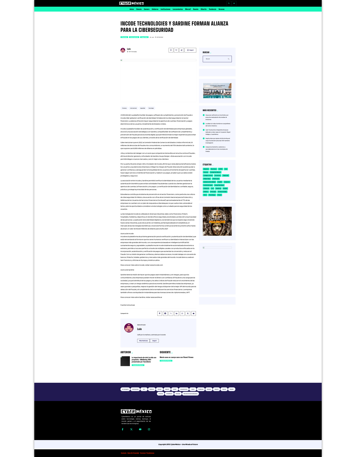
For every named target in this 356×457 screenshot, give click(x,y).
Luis (152, 37)
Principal (213, 191)
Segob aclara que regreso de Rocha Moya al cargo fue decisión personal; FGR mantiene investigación (218, 141)
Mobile (225, 188)
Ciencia (206, 172)
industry (226, 182)
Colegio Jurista (208, 175)
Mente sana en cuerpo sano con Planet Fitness (176, 357)
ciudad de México (215, 172)
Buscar (208, 59)
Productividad (222, 191)
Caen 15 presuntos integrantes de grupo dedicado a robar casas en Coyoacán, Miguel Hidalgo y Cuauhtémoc (218, 132)
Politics (206, 191)
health (220, 182)
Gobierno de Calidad (209, 182)
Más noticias (143, 341)
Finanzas (124, 37)
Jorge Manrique (219, 185)
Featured (225, 175)
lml (212, 188)
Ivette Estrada (208, 185)
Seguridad (144, 37)
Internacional (134, 37)
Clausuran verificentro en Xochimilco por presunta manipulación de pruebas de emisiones (217, 117)
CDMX (220, 169)
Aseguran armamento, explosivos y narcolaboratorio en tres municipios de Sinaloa (217, 149)
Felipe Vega (207, 179)
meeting (218, 188)
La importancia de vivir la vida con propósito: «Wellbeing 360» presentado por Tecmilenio (144, 359)
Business (213, 169)
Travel (219, 195)
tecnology (212, 195)
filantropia (216, 179)
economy (217, 175)
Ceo (226, 169)
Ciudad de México (138, 365)
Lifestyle (206, 188)
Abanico (206, 169)
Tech (205, 195)
